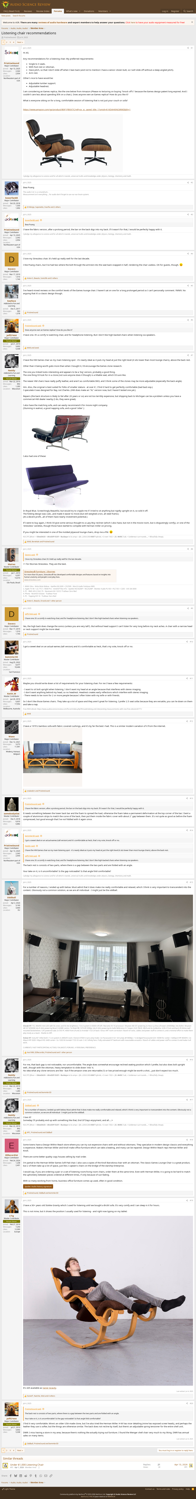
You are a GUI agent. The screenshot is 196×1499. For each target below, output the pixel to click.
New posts (5, 15)
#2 (192, 182)
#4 (192, 253)
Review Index (43, 11)
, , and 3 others (42, 278)
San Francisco (14, 672)
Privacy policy (178, 1489)
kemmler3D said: (32, 836)
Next (19, 42)
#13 (191, 798)
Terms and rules (163, 1489)
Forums (58, 11)
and (33, 348)
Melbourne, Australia (11, 708)
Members (103, 11)
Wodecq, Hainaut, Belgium (13, 752)
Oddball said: (30, 1105)
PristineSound (10, 37)
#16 (191, 1059)
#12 (191, 721)
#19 (191, 1200)
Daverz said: (30, 554)
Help (188, 1489)
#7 (192, 355)
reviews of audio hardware (53, 22)
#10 (191, 641)
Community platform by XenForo (82, 1494)
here (133, 22)
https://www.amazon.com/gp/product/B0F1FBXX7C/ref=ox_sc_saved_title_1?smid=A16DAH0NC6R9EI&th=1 (77, 109)
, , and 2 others (44, 207)
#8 (192, 549)
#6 (192, 320)
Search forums (19, 15)
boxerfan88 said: (32, 220)
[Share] (188, 48)
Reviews (28, 11)
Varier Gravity (49, 1387)
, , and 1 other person (44, 601)
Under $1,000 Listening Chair (27, 1464)
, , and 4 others (41, 1396)
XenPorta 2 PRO (87, 1496)
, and (40, 542)
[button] (80, 11)
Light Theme (9, 1489)
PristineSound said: (33, 325)
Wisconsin (16, 389)
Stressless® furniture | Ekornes (39, 571)
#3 (192, 214)
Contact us (149, 1489)
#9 (192, 608)
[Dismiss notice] (192, 22)
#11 (191, 678)
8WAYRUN (111, 1496)
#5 (192, 285)
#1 (192, 48)
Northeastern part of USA (12, 79)
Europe (17, 1231)
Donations (89, 11)
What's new (71, 11)
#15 (191, 882)
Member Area (30, 1467)
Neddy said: (30, 846)
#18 (191, 1140)
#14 (191, 830)
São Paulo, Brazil (13, 582)
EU (19, 910)
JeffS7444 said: (31, 614)
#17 (191, 1100)
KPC (11, 1467)
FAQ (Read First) (12, 11)
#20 (191, 1403)
